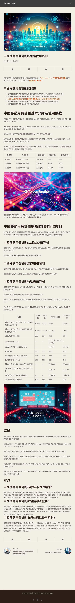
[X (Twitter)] (29, 69)
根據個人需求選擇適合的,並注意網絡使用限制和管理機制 (34, 99)
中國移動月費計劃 (35, 81)
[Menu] (70, 3)
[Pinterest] (46, 69)
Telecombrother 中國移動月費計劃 (53, 78)
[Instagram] (41, 600)
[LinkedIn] (62, 69)
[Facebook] (12, 69)
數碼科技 (15, 61)
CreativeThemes (43, 593)
